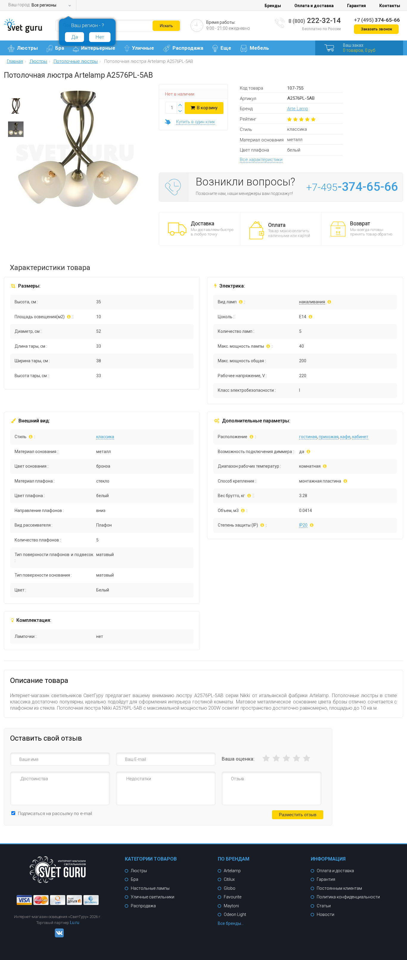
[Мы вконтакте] (58, 936)
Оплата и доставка (314, 6)
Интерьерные (98, 48)
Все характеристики (261, 159)
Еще (225, 48)
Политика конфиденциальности (348, 897)
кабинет (360, 436)
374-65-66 (377, 20)
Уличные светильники (152, 897)
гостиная (308, 436)
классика (105, 436)
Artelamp (232, 870)
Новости (325, 914)
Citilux (229, 879)
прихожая (328, 436)
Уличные (143, 48)
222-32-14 (314, 20)
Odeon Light (235, 914)
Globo (229, 888)
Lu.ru (74, 922)
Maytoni (231, 905)
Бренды (273, 6)
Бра (59, 48)
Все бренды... (231, 923)
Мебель (259, 48)
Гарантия (356, 6)
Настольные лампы (150, 888)
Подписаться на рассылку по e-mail (55, 813)
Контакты (389, 6)
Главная (15, 61)
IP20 (303, 525)
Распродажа (188, 48)
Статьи (324, 905)
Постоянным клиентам (339, 888)
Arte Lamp (297, 108)
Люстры (27, 48)
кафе (345, 436)
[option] (16, 107)
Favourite (232, 897)
